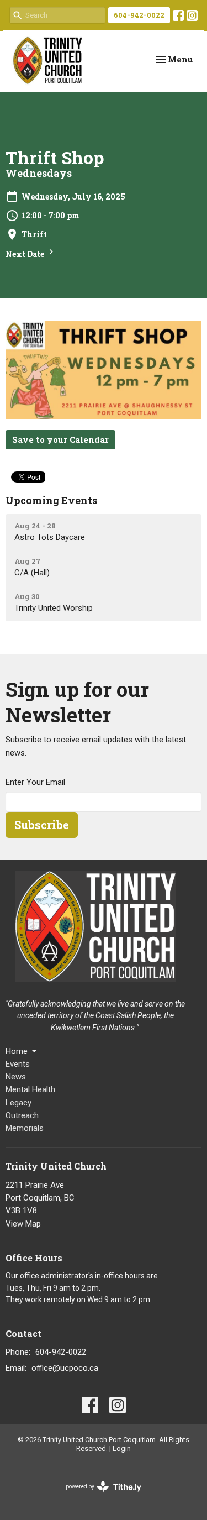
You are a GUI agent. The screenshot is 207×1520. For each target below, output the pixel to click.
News (16, 1077)
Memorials (25, 1128)
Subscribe (41, 824)
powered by (97, 1496)
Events (18, 1064)
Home (17, 1051)
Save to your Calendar (60, 439)
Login (122, 1448)
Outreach (22, 1115)
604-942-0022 (139, 15)
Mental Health (30, 1089)
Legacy (18, 1103)
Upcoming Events (51, 500)
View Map (23, 1224)
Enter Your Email (35, 782)
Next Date (26, 254)
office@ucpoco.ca (64, 1368)
